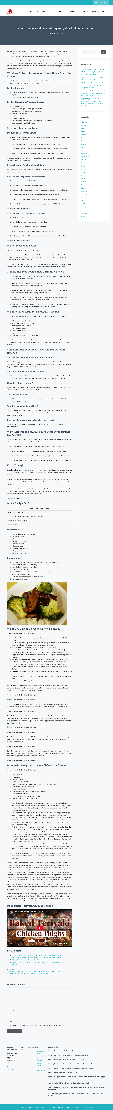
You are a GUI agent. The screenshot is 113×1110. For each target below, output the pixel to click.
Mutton (83, 169)
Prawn (83, 182)
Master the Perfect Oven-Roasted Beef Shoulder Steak (68, 1055)
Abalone (84, 122)
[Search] (103, 52)
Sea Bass (84, 194)
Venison (84, 213)
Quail (83, 185)
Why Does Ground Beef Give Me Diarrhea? (63, 1072)
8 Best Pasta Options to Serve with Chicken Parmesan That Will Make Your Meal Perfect (93, 93)
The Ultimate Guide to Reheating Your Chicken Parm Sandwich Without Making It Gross (34, 971)
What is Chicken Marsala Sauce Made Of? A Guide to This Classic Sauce (36, 957)
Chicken (11, 969)
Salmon (84, 188)
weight (83, 216)
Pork (82, 175)
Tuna (83, 204)
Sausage (84, 191)
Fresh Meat (40, 12)
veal (82, 210)
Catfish (83, 135)
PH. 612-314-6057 (101, 2)
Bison (83, 131)
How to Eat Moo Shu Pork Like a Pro (61, 1051)
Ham (83, 163)
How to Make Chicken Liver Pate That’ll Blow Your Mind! (68, 1083)
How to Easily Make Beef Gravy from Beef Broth (66, 1059)
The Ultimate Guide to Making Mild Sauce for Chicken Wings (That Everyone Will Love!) (93, 85)
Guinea (83, 160)
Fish (82, 150)
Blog (39, 1053)
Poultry (83, 179)
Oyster (83, 172)
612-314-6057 (12, 1069)
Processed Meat (57, 12)
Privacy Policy (98, 12)
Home (30, 12)
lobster (83, 166)
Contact (85, 12)
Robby (60, 33)
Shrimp (83, 197)
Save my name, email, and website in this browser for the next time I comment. (36, 1025)
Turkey (83, 207)
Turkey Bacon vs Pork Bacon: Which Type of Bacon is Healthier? (71, 1068)
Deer (83, 147)
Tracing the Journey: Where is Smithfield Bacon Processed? (70, 1064)
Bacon (83, 125)
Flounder (84, 153)
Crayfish (84, 144)
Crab (83, 141)
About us (74, 12)
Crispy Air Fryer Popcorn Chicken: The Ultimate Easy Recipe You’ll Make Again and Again (92, 71)
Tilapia (83, 200)
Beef (82, 128)
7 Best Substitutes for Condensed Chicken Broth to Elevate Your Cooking (36, 955)
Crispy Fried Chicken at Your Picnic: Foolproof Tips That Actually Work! (30, 973)
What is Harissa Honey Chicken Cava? (25, 960)
